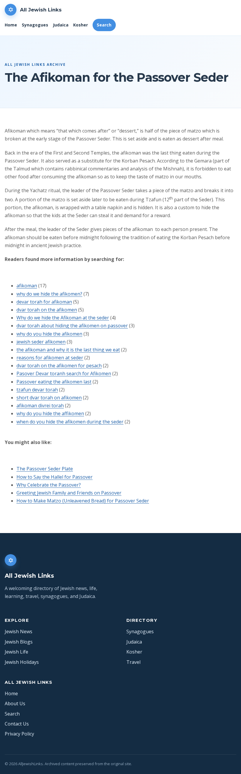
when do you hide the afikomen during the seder (69, 421)
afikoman (26, 285)
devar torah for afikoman (44, 302)
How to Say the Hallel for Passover (54, 477)
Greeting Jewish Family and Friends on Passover (68, 493)
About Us (15, 703)
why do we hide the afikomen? (49, 294)
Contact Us (17, 724)
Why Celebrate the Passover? (48, 485)
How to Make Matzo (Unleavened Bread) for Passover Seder (82, 500)
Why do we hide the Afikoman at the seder (62, 317)
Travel (133, 662)
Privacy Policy (19, 734)
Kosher (80, 25)
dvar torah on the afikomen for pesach (59, 365)
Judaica (60, 25)
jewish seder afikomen (41, 342)
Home (11, 25)
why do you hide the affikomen (50, 413)
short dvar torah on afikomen (49, 397)
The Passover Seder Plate (44, 468)
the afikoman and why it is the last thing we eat (68, 349)
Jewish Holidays (22, 662)
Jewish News (18, 631)
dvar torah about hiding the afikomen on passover (72, 325)
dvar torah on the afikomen (46, 309)
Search (104, 25)
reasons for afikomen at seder (49, 357)
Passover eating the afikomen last (53, 381)
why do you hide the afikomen (49, 334)
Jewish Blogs (19, 642)
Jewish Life (16, 652)
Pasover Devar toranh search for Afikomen (63, 373)
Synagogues (35, 25)
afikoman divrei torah (40, 405)
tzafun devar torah (37, 389)
